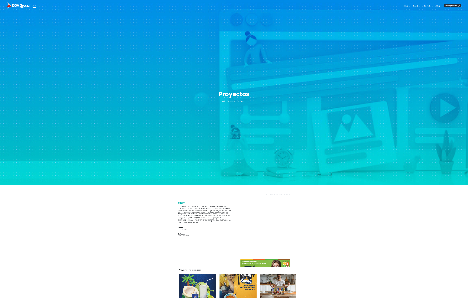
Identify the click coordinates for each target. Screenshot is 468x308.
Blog (438, 6)
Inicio (406, 6)
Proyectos (428, 6)
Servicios (416, 6)
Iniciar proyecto (451, 6)
